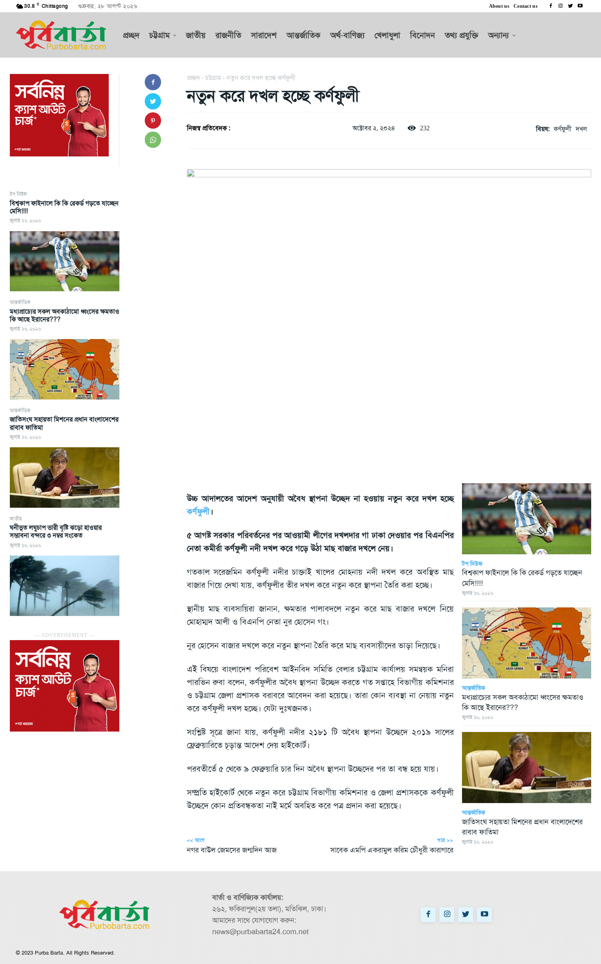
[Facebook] (551, 6)
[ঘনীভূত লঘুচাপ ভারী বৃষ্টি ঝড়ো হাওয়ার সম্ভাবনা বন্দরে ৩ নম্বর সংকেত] (64, 586)
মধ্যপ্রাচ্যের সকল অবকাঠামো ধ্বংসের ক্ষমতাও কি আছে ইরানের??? (64, 315)
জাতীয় (16, 519)
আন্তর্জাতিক (20, 302)
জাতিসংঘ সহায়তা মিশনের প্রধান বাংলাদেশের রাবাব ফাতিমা (64, 423)
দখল (581, 129)
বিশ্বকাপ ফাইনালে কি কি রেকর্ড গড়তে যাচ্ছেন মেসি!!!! (64, 207)
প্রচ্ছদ (193, 78)
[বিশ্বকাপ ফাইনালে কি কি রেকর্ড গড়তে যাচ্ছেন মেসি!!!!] (64, 261)
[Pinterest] (153, 120)
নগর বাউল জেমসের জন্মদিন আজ (232, 850)
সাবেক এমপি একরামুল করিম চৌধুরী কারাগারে (391, 850)
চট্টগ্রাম (213, 78)
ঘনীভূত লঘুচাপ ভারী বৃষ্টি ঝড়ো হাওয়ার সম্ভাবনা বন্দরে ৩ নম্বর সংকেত (56, 531)
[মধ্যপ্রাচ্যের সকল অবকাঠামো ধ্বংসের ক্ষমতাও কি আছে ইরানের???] (64, 369)
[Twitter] (570, 6)
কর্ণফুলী (563, 129)
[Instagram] (560, 6)
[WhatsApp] (153, 140)
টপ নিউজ (18, 194)
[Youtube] (580, 6)
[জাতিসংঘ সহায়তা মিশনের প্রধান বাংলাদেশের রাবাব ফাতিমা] (64, 477)
